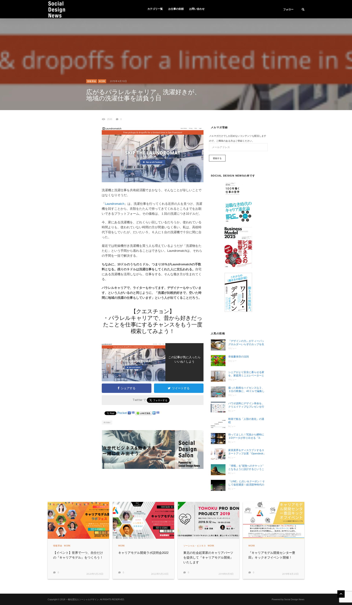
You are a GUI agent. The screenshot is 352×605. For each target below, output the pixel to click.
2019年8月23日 (290, 574)
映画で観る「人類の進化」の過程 (246, 420)
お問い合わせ (197, 9)
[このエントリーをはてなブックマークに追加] (133, 413)
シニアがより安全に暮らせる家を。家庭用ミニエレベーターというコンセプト (246, 374)
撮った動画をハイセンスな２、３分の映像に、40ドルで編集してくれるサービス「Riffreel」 (246, 389)
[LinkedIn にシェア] (154, 413)
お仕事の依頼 (176, 9)
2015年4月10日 (118, 81)
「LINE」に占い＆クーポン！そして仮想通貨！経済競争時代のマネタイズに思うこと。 (246, 483)
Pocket (122, 413)
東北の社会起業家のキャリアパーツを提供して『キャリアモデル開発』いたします (208, 557)
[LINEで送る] (143, 413)
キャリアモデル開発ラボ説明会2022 (143, 553)
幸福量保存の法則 (238, 356)
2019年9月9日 (226, 574)
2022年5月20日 (160, 574)
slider (107, 422)
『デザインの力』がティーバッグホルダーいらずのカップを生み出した (246, 342)
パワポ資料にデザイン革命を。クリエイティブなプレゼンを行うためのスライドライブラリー (246, 405)
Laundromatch (114, 204)
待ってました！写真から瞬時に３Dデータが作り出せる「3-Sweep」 (246, 436)
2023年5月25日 (95, 574)
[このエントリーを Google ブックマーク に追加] (129, 413)
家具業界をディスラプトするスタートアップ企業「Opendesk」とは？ (247, 452)
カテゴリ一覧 (155, 9)
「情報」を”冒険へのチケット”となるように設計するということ (246, 467)
